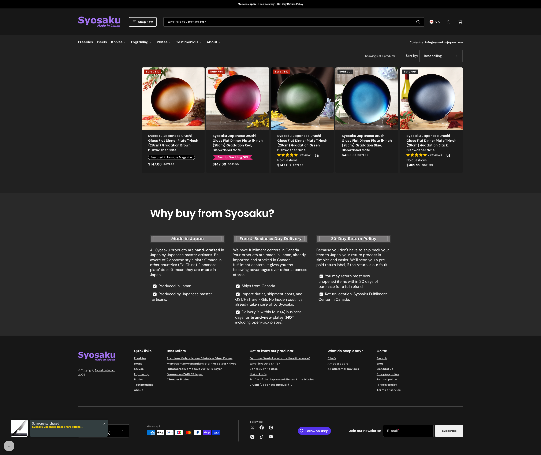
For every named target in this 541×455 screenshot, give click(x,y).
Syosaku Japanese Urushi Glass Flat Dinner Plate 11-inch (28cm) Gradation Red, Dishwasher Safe (238, 143)
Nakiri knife (258, 374)
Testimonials (143, 385)
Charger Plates (178, 379)
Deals (138, 364)
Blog (380, 364)
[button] (448, 21)
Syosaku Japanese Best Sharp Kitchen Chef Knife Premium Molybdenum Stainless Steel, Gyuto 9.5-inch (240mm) (58, 426)
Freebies (140, 358)
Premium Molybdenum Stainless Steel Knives (199, 358)
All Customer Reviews (343, 369)
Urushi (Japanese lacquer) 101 (272, 385)
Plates (138, 379)
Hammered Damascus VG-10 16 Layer (194, 369)
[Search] (418, 21)
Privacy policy (387, 385)
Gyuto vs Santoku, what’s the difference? (280, 358)
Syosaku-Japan (104, 370)
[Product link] (173, 120)
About (138, 390)
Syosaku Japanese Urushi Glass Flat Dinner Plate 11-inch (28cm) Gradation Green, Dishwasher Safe (302, 143)
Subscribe (449, 431)
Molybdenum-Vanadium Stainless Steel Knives (201, 364)
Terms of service (389, 390)
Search (382, 358)
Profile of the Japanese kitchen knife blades (282, 379)
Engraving (141, 374)
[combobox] (293, 22)
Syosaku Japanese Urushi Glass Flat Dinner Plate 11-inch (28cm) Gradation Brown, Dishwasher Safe (173, 143)
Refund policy (387, 379)
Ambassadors (338, 364)
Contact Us (385, 369)
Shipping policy (388, 374)
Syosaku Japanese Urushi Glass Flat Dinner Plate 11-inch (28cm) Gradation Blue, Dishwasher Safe (367, 143)
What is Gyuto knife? (265, 364)
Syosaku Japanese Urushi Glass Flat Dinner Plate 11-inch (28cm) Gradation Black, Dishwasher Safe (431, 143)
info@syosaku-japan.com (444, 42)
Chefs (332, 358)
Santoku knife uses (263, 369)
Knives (138, 369)
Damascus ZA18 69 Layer (185, 374)
